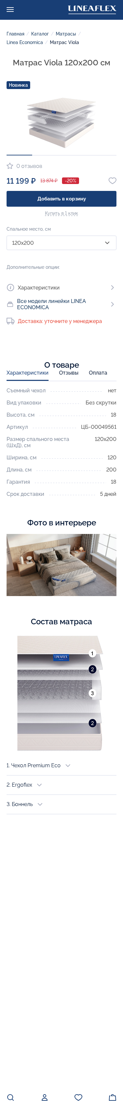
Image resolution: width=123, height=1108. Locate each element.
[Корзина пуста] (112, 1097)
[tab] (28, 375)
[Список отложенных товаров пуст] (78, 1097)
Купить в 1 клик (61, 213)
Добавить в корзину (61, 199)
